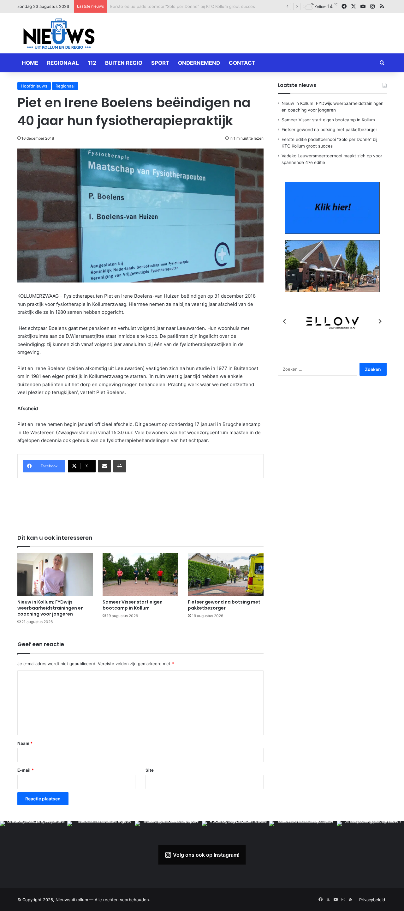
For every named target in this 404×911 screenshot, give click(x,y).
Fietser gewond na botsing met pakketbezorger (224, 605)
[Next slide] (379, 321)
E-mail (25, 770)
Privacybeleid (372, 899)
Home (30, 63)
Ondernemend (199, 63)
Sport (160, 63)
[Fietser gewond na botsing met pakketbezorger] (226, 574)
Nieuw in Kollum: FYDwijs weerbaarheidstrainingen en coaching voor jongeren (50, 608)
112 (92, 63)
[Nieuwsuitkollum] (59, 34)
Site (150, 770)
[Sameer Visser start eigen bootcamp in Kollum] (140, 574)
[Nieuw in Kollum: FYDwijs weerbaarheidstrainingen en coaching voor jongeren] (55, 574)
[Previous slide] (284, 321)
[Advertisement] (265, 32)
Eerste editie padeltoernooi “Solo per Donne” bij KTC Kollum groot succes (182, 6)
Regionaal (63, 63)
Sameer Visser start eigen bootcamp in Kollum (133, 605)
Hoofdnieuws (34, 85)
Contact (242, 63)
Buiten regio (123, 63)
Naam (25, 743)
